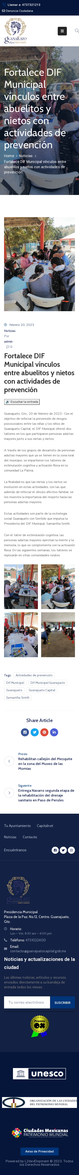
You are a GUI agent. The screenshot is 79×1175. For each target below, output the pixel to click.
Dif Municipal (15, 683)
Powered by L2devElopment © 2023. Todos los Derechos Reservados (40, 1163)
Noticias (26, 156)
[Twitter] (35, 732)
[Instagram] (71, 850)
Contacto (30, 837)
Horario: (16, 929)
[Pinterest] (44, 732)
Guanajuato (14, 690)
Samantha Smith (17, 697)
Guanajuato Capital (42, 690)
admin (8, 341)
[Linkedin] (54, 732)
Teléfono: (28, 940)
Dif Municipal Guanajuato (48, 683)
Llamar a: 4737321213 (24, 5)
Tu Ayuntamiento (17, 826)
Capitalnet (45, 826)
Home (9, 156)
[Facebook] (25, 732)
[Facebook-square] (55, 850)
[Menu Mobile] (62, 31)
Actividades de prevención (34, 675)
